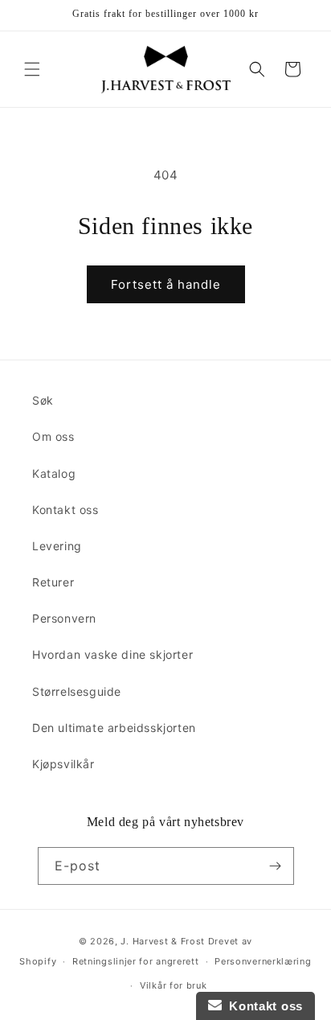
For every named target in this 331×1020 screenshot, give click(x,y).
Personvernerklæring (263, 961)
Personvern (64, 618)
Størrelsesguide (76, 691)
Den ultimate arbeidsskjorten (114, 727)
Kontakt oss (65, 509)
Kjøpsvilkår (63, 764)
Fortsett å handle (166, 284)
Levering (57, 546)
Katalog (54, 473)
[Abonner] (275, 866)
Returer (53, 582)
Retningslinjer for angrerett (135, 961)
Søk (43, 400)
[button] (32, 69)
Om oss (53, 436)
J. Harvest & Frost (163, 941)
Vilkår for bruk (173, 985)
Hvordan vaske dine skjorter (112, 654)
